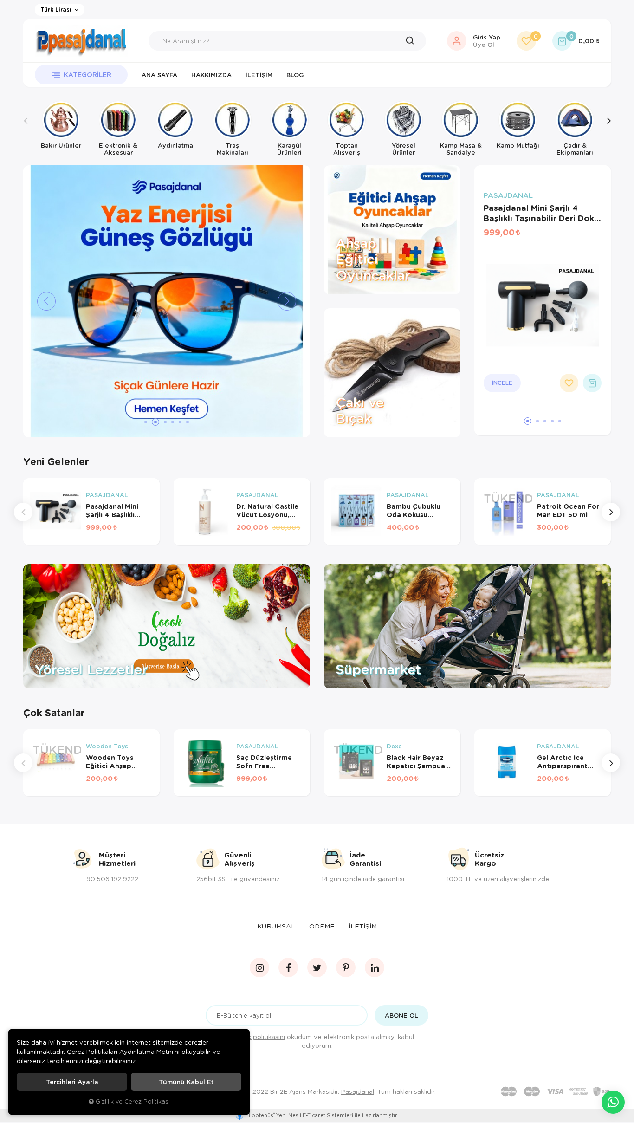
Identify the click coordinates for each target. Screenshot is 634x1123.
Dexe (394, 746)
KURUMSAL (276, 926)
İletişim (259, 75)
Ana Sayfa (159, 75)
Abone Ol (401, 1015)
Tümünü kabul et (186, 1082)
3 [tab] (165, 422)
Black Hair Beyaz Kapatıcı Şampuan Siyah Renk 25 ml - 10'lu (418, 761)
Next (608, 128)
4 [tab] (172, 422)
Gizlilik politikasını (259, 1036)
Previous (25, 128)
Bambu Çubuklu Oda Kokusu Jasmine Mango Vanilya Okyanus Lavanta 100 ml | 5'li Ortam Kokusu (417, 510)
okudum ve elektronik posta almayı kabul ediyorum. (323, 1040)
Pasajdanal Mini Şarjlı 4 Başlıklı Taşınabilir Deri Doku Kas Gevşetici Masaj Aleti (541, 213)
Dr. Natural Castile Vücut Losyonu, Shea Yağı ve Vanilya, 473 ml (267, 510)
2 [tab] (155, 422)
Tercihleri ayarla (72, 1082)
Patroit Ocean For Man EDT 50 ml (568, 510)
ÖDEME (322, 926)
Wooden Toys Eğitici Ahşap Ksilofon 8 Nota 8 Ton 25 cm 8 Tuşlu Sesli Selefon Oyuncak (117, 761)
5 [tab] (180, 422)
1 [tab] (145, 422)
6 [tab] (187, 422)
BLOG (295, 75)
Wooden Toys (107, 746)
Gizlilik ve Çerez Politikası (133, 1101)
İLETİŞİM (363, 926)
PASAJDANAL (508, 195)
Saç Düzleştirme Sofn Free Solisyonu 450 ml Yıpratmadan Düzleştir (266, 761)
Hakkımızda (211, 75)
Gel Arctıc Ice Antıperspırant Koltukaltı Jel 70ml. (570, 761)
